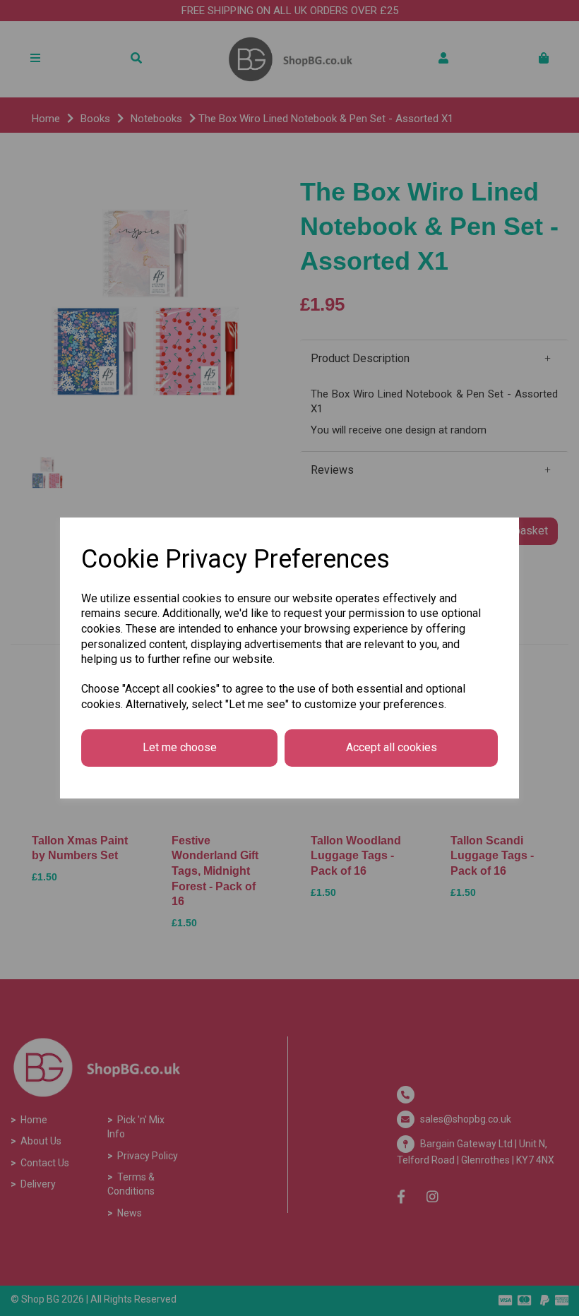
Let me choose (180, 747)
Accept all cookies (391, 747)
